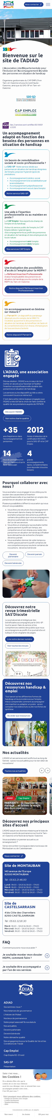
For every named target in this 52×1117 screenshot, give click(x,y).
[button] (41, 770)
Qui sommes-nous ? (13, 1007)
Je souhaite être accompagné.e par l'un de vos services (22, 968)
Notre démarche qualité (14, 1037)
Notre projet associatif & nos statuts (20, 1022)
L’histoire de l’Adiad (12, 1014)
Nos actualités (10, 1026)
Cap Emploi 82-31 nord (14, 1055)
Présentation (10, 1066)
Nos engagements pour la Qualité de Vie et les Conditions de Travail (25, 1042)
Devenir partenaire (12, 1029)
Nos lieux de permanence (15, 1018)
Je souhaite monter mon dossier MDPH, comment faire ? (22, 956)
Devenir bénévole (12, 1033)
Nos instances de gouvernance (18, 1010)
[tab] (26, 955)
